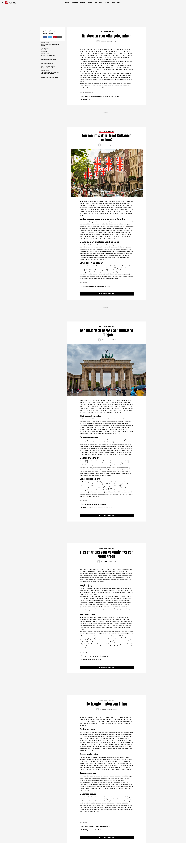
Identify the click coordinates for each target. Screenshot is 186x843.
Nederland (92, 194)
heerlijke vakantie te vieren (118, 614)
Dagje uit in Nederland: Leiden (48, 68)
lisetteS (104, 41)
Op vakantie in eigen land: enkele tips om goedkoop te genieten (50, 73)
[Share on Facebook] (45, 37)
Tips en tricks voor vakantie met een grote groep (50, 50)
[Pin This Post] (55, 37)
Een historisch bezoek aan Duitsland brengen (50, 45)
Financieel (67, 2)
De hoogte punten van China (48, 55)
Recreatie (90, 2)
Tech (96, 2)
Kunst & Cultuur (44, 66)
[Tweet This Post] (50, 37)
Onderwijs (82, 2)
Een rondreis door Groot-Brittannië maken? (50, 33)
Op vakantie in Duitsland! (47, 63)
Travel (100, 2)
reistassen (90, 92)
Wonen (113, 2)
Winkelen (107, 2)
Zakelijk (119, 2)
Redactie (106, 134)
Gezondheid (75, 2)
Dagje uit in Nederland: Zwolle (48, 59)
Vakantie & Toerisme (47, 30)
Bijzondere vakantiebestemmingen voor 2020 (49, 78)
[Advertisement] (93, 16)
